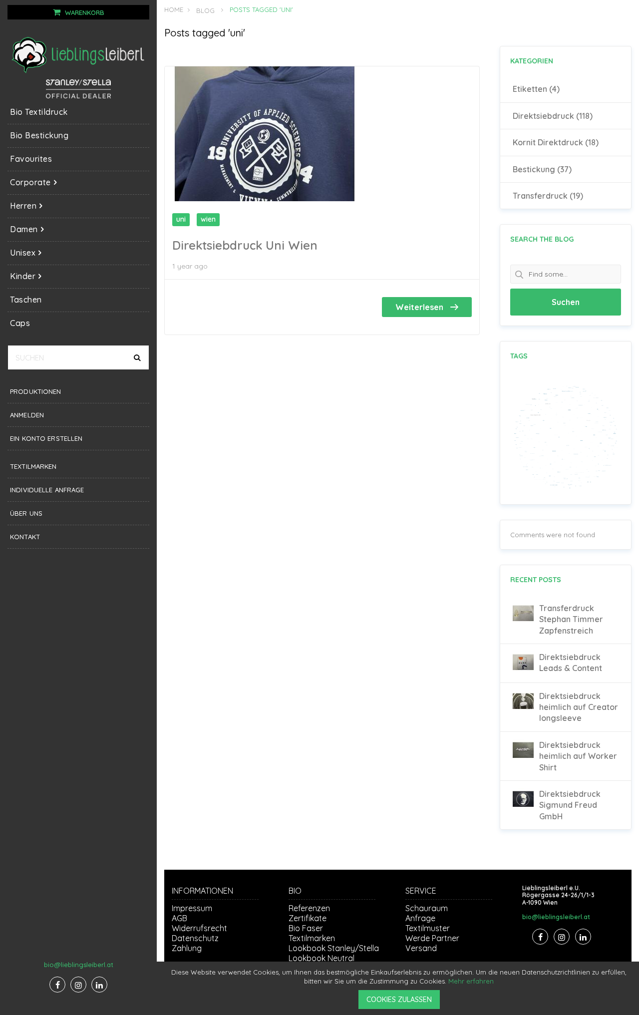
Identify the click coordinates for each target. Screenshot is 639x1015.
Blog (205, 10)
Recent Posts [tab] (535, 579)
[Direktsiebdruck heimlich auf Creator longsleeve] (523, 709)
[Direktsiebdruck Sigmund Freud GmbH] (523, 807)
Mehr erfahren (471, 981)
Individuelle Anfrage (47, 490)
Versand (421, 948)
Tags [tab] (519, 355)
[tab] (565, 142)
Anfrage (420, 918)
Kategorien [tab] (531, 60)
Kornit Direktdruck (556, 142)
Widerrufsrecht (199, 928)
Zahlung (187, 948)
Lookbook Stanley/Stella (334, 948)
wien (208, 219)
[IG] (78, 985)
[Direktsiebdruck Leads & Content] (523, 670)
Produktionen (35, 391)
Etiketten (536, 89)
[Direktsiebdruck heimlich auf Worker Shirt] (523, 758)
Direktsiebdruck (553, 116)
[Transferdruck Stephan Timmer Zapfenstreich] (523, 621)
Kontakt (25, 537)
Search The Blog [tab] (542, 239)
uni (181, 219)
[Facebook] (57, 985)
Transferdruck (548, 196)
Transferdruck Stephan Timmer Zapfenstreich (571, 619)
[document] (399, 988)
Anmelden (27, 415)
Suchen (566, 302)
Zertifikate (307, 918)
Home (173, 9)
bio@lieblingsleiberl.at (78, 965)
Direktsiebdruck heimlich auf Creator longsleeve (578, 707)
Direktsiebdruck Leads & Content (570, 662)
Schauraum (426, 908)
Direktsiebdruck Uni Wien (245, 245)
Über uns (26, 513)
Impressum (192, 908)
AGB (179, 918)
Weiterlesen (420, 307)
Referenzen (309, 908)
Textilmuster (427, 928)
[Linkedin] (99, 985)
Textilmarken (33, 466)
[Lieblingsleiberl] (78, 54)
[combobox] (78, 357)
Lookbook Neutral (321, 958)
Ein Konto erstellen (46, 438)
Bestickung (542, 169)
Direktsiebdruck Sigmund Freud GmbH (570, 805)
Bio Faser (306, 928)
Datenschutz (195, 938)
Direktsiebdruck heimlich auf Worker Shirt (578, 756)
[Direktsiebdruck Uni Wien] (264, 199)
